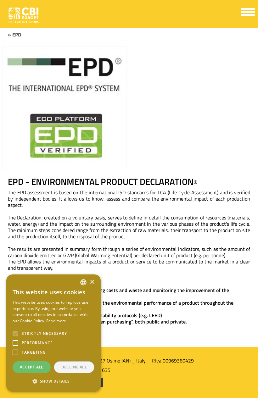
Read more (56, 320)
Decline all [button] (74, 367)
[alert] (53, 333)
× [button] (92, 282)
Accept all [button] (31, 367)
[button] (53, 381)
